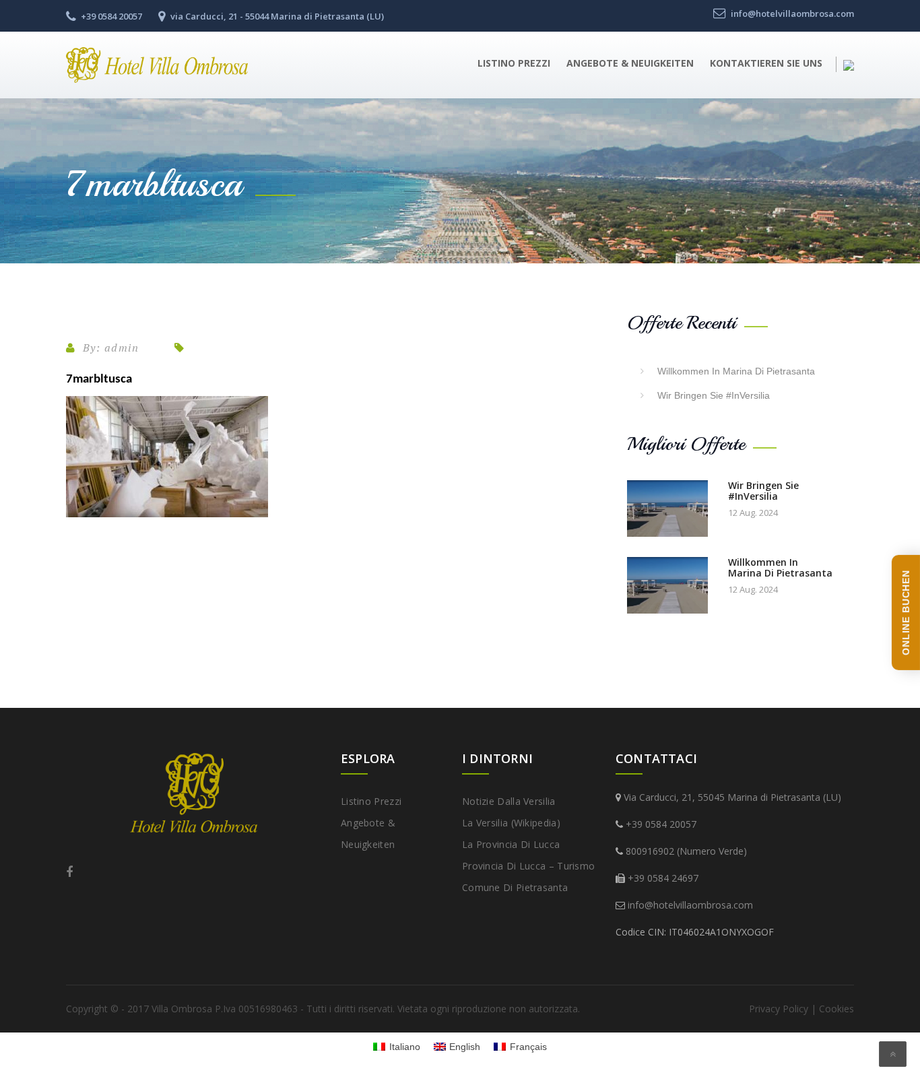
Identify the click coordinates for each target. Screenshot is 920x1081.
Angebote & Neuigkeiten (630, 63)
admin (121, 347)
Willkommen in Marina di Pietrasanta (736, 371)
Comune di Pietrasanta (515, 887)
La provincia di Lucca (511, 844)
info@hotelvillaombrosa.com (690, 904)
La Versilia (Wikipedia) (511, 822)
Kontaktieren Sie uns (766, 63)
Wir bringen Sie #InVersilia (713, 395)
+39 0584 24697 (663, 878)
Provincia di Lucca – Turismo (528, 865)
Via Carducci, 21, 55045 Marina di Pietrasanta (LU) (732, 797)
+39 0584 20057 (661, 824)
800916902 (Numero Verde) (686, 851)
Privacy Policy (778, 1008)
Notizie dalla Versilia (509, 801)
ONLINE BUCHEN (905, 612)
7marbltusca (99, 379)
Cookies (836, 1008)
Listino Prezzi (514, 63)
